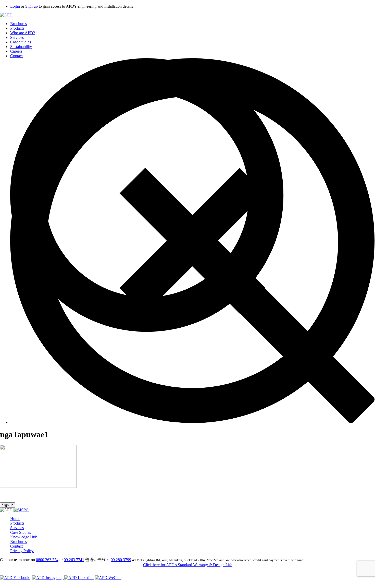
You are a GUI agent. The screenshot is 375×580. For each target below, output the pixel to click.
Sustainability (21, 46)
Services (17, 37)
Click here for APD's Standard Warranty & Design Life (187, 565)
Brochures (18, 23)
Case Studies (20, 42)
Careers (16, 51)
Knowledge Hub (23, 537)
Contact (16, 56)
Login (15, 6)
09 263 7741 (74, 560)
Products (17, 28)
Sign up (31, 6)
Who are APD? (22, 33)
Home (15, 518)
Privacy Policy (22, 551)
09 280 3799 (121, 560)
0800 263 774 (47, 560)
